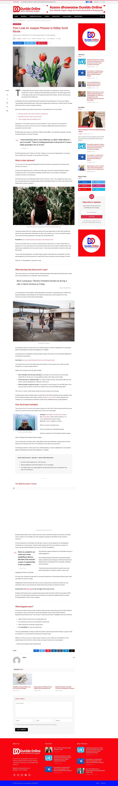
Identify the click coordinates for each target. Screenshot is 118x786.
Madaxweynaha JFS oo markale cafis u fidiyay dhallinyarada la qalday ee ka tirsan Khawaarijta (95, 167)
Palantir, (48, 421)
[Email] (7, 110)
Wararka (24, 16)
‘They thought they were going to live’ (29, 119)
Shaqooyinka (67, 16)
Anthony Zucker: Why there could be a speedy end (33, 114)
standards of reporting (48, 397)
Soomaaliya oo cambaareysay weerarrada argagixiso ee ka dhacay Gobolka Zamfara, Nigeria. (95, 73)
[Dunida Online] (27, 9)
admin (19, 38)
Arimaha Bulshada (36, 16)
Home (16, 16)
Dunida (47, 16)
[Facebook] (7, 94)
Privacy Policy (92, 222)
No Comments (51, 38)
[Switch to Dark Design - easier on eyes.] (101, 16)
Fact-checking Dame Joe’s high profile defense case (38, 239)
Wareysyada (78, 16)
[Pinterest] (7, 106)
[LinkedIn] (7, 102)
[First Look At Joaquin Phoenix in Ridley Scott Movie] (44, 67)
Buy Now (103, 783)
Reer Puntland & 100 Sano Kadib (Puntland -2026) (91, 130)
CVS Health (49, 414)
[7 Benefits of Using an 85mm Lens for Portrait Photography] (22, 679)
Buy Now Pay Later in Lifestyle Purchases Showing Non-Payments (64, 687)
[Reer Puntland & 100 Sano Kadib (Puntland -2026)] (91, 119)
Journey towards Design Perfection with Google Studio (38, 360)
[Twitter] (7, 98)
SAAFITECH (35, 783)
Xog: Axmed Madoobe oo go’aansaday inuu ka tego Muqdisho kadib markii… (94, 84)
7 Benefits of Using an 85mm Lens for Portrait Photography (22, 687)
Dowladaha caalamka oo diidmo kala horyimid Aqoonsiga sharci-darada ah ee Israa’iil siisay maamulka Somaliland (39, 2)
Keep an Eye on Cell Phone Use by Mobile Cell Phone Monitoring (43, 687)
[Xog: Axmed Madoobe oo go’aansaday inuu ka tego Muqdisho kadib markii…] (82, 84)
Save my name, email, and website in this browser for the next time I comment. (37, 724)
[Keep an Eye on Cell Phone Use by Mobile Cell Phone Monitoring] (43, 679)
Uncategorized (17, 24)
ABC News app (28, 589)
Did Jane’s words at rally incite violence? (30, 116)
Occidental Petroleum (59, 414)
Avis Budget (46, 417)
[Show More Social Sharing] (49, 43)
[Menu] (103, 16)
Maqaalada (56, 16)
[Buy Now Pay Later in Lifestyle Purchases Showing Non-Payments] (65, 679)
